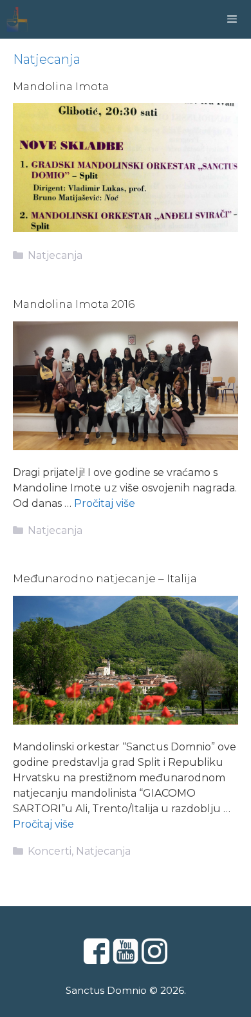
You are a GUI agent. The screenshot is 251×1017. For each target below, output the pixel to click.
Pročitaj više (104, 503)
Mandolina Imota (61, 86)
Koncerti (49, 851)
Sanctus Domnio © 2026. (126, 990)
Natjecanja (55, 255)
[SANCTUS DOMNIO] (17, 19)
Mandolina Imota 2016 (74, 304)
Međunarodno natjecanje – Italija (105, 578)
